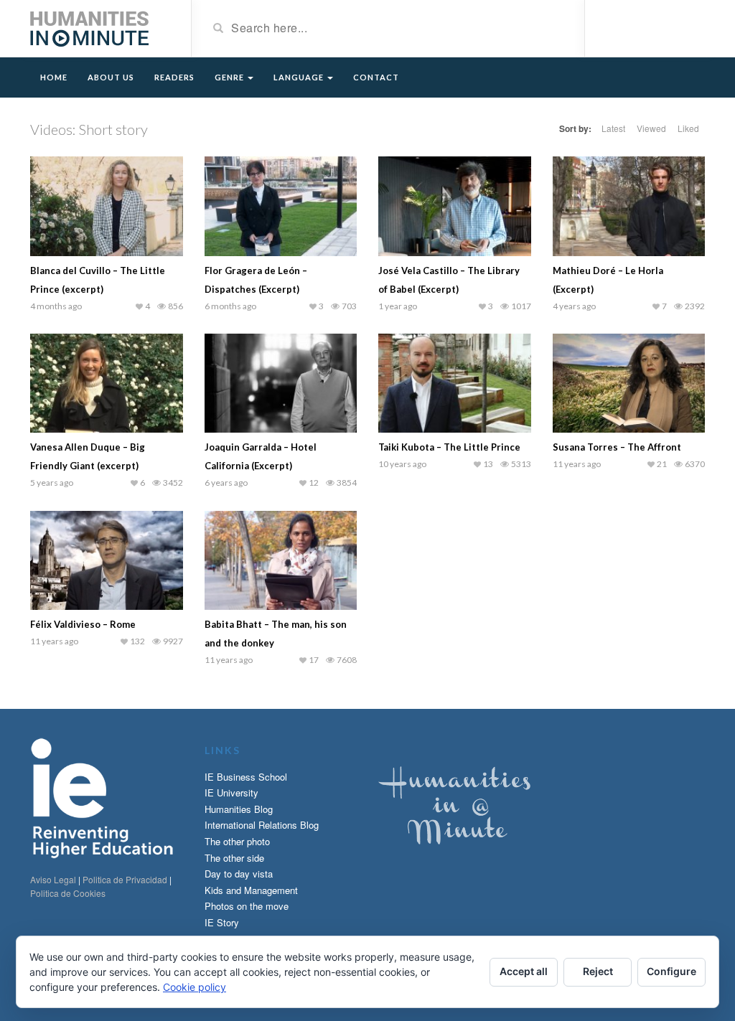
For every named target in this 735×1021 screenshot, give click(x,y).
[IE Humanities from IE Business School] (89, 27)
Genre (230, 77)
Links (222, 750)
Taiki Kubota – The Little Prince (449, 447)
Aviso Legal (53, 879)
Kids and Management (251, 890)
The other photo (237, 841)
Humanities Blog (239, 809)
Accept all (524, 971)
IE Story (222, 922)
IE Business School (246, 777)
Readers (174, 77)
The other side (234, 858)
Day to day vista (239, 873)
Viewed (651, 128)
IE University (231, 792)
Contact (376, 77)
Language (299, 77)
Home (53, 77)
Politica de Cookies (68, 893)
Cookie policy (194, 987)
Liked (688, 128)
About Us (111, 77)
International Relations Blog (262, 825)
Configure (671, 971)
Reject (598, 971)
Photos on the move (247, 906)
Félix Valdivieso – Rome (83, 624)
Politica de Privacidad (125, 879)
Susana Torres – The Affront (617, 447)
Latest (613, 128)
